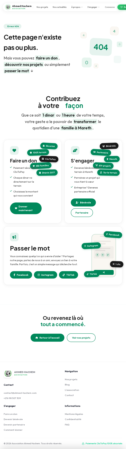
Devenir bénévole (13, 419)
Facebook (22, 274)
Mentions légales (74, 414)
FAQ (67, 424)
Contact (69, 395)
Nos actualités (60, 7)
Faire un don (10, 414)
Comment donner (13, 429)
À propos (75, 7)
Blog (67, 384)
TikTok (70, 274)
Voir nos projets (81, 337)
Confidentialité (73, 419)
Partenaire (81, 212)
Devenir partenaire (14, 424)
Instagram (47, 274)
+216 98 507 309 (12, 398)
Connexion (110, 7)
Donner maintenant (26, 208)
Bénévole (85, 202)
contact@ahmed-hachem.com (20, 392)
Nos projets (42, 7)
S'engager (92, 7)
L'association (72, 389)
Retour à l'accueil (49, 337)
